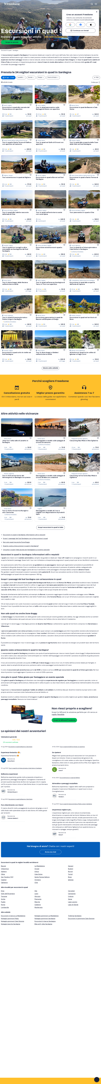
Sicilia (3, 899)
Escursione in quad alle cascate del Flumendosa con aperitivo (15, 108)
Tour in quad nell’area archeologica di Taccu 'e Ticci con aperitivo (50, 283)
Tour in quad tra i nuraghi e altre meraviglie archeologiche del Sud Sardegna (15, 249)
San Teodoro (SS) (7, 877)
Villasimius (5, 869)
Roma (3, 905)
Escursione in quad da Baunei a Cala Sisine (83, 108)
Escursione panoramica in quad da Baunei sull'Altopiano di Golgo (49, 318)
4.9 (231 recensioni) (55, 37)
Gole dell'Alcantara (8, 894)
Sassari (70, 866)
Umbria (70, 896)
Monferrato (39, 907)
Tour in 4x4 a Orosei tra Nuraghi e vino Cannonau (15, 511)
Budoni (70, 869)
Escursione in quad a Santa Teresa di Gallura (84, 178)
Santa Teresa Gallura (42, 877)
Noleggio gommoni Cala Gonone (12, 921)
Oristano (38, 880)
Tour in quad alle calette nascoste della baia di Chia (15, 213)
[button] (96, 1079)
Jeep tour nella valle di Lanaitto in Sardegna (15, 441)
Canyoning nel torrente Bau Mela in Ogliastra (83, 476)
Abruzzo (37, 896)
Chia (36, 882)
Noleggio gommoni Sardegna (45, 918)
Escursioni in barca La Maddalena (13, 916)
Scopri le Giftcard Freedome (64, 720)
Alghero (4, 871)
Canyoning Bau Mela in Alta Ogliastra (84, 441)
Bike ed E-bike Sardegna (43, 924)
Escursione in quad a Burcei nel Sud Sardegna (49, 178)
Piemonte (38, 899)
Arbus (37, 871)
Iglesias (70, 880)
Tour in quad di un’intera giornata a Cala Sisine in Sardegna (83, 248)
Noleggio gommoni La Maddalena (46, 916)
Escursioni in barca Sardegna (45, 921)
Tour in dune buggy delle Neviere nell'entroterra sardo (15, 283)
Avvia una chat (50, 852)
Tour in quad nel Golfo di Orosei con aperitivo (50, 143)
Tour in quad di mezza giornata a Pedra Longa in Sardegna (14, 318)
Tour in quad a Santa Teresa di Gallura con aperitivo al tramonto (16, 143)
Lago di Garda (73, 905)
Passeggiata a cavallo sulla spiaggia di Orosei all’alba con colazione (50, 476)
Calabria (38, 905)
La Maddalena (40, 866)
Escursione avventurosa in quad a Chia (49, 248)
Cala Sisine (38, 874)
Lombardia (5, 907)
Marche (37, 902)
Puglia (3, 902)
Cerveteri (71, 891)
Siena (70, 899)
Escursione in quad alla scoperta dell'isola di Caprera (82, 283)
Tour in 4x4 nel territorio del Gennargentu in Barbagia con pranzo (16, 476)
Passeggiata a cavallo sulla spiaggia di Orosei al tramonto (50, 441)
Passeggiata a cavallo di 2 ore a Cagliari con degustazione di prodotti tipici (50, 512)
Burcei (70, 871)
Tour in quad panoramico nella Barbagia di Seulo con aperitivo (48, 108)
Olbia (3, 874)
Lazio (36, 894)
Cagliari (4, 880)
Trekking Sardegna (74, 916)
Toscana (4, 896)
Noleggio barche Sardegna (10, 924)
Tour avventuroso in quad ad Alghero (16, 177)
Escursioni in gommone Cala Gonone (81, 918)
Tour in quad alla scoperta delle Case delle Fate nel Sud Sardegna (84, 143)
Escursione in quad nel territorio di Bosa (83, 318)
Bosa (70, 877)
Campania (71, 894)
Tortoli (70, 874)
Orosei (37, 869)
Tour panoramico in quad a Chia (82, 212)
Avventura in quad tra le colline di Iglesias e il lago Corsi (82, 353)
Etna (2, 891)
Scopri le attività (12, 42)
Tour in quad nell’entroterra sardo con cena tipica (49, 213)
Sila (36, 891)
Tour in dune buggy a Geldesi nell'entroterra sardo (47, 353)
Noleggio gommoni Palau (10, 918)
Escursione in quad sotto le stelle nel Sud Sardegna (16, 353)
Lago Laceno (72, 902)
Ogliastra (4, 882)
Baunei (3, 866)
